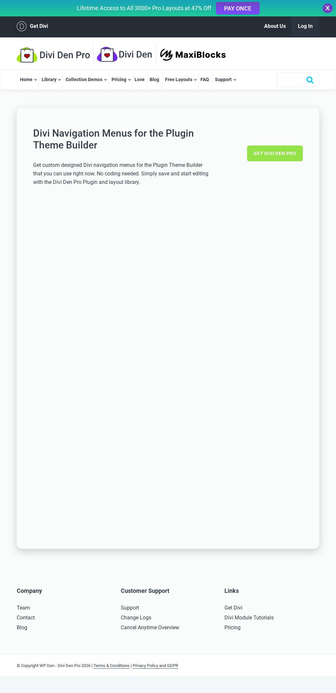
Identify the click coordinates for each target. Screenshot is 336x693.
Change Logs (136, 618)
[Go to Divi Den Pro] (56, 54)
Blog (154, 79)
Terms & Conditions (112, 665)
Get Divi (39, 26)
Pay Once (237, 8)
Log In (305, 26)
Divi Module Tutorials (249, 618)
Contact (26, 618)
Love (140, 79)
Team (23, 608)
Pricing (119, 79)
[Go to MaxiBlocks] (193, 54)
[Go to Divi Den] (128, 54)
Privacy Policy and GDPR (155, 665)
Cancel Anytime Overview (150, 627)
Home (26, 79)
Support (223, 79)
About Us (275, 26)
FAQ (204, 79)
